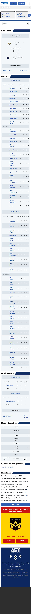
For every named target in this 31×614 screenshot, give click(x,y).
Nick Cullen (11, 348)
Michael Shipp (12, 231)
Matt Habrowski (13, 254)
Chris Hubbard (12, 270)
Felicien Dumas (12, 338)
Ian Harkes (13, 88)
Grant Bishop (14, 135)
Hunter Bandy (12, 122)
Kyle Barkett (13, 172)
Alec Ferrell (13, 115)
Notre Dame (18, 57)
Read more (15, 504)
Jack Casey (11, 278)
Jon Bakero (13, 98)
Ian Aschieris (12, 332)
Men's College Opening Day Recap (11, 484)
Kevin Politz (13, 111)
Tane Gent (13, 138)
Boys (9, 540)
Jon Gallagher (13, 244)
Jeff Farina (13, 235)
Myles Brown (11, 288)
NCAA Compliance (15, 566)
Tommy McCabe (12, 221)
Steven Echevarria (13, 201)
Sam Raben (13, 108)
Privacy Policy (25, 563)
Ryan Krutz (11, 283)
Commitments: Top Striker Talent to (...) (12, 492)
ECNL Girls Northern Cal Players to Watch (13, 490)
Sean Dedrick (12, 249)
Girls (22, 540)
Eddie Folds (13, 141)
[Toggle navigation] (28, 3)
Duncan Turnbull (12, 312)
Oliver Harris (11, 239)
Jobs (17, 565)
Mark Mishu (11, 297)
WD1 (2, 7)
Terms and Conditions (14, 563)
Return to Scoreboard (7, 467)
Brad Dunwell (14, 105)
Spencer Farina (12, 353)
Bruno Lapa (13, 158)
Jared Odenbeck (13, 181)
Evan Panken (12, 226)
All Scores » (7, 7)
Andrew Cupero (12, 322)
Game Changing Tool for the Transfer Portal (14, 481)
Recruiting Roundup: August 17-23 (11, 476)
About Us (4, 563)
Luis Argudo (13, 95)
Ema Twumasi (14, 101)
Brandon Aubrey (12, 260)
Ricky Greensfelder (14, 191)
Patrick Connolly (12, 307)
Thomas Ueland (12, 358)
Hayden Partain (12, 176)
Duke (3, 15)
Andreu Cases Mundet (12, 163)
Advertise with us (10, 565)
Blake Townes (12, 265)
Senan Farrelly (12, 327)
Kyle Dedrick (12, 317)
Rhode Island (5, 13)
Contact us (22, 565)
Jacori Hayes (13, 91)
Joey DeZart (13, 168)
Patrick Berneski (12, 363)
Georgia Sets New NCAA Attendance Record (14, 487)
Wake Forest (18, 43)
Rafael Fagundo (12, 186)
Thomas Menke (12, 146)
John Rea (12, 293)
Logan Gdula (14, 118)
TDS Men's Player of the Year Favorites (12, 498)
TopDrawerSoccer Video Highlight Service (13, 478)
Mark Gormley (12, 302)
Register (21, 3)
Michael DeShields (13, 130)
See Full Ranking (15, 536)
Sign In (13, 3)
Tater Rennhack (13, 154)
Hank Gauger (14, 150)
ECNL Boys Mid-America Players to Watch (13, 495)
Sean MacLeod (12, 343)
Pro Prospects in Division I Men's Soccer (13, 501)
